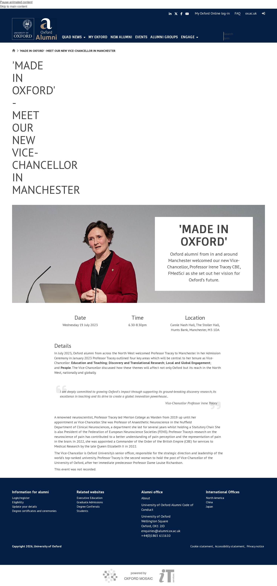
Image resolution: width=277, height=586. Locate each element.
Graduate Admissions (90, 502)
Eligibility (18, 502)
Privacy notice (255, 546)
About (145, 498)
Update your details (24, 506)
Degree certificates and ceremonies (34, 511)
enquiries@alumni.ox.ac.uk (160, 531)
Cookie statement (201, 546)
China (209, 502)
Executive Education (90, 498)
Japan (209, 506)
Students (82, 511)
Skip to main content (13, 6)
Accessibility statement (230, 546)
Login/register (21, 498)
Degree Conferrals (88, 506)
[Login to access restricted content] (263, 13)
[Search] (261, 44)
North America (215, 498)
